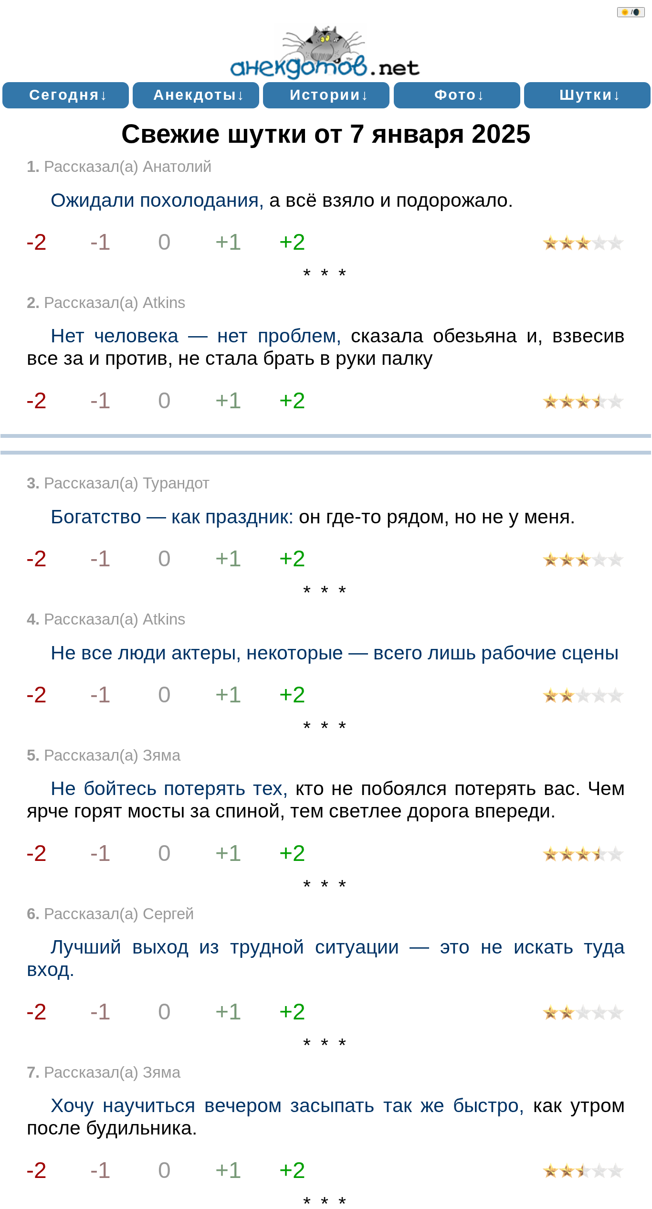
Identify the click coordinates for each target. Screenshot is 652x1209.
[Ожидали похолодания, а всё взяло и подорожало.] (583, 245)
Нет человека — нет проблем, (196, 336)
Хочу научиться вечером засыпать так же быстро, (288, 1105)
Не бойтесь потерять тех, (169, 788)
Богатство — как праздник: (172, 517)
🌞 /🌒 (631, 12)
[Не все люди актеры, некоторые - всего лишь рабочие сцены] (583, 697)
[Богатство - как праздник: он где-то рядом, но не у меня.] (583, 561)
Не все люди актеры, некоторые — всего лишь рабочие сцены (335, 653)
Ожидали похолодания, (157, 200)
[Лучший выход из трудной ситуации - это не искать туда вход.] (583, 1014)
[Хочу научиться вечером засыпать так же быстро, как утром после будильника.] (583, 1172)
